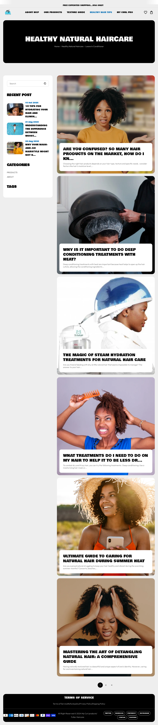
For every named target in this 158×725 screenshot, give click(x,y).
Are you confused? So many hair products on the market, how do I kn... (103, 154)
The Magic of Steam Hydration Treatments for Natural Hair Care (104, 357)
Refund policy (73, 704)
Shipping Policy (98, 704)
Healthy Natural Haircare (72, 46)
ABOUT (10, 177)
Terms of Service (60, 704)
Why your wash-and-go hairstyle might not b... (37, 150)
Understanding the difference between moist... (36, 131)
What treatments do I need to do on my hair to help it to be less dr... (105, 458)
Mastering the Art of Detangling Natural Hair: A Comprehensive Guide (102, 657)
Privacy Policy (85, 704)
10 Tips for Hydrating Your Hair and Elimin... (36, 111)
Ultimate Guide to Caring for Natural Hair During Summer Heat (104, 558)
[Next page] (111, 685)
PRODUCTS (12, 172)
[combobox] (28, 83)
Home (57, 46)
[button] (151, 12)
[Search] (45, 83)
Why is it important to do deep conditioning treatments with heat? (99, 254)
